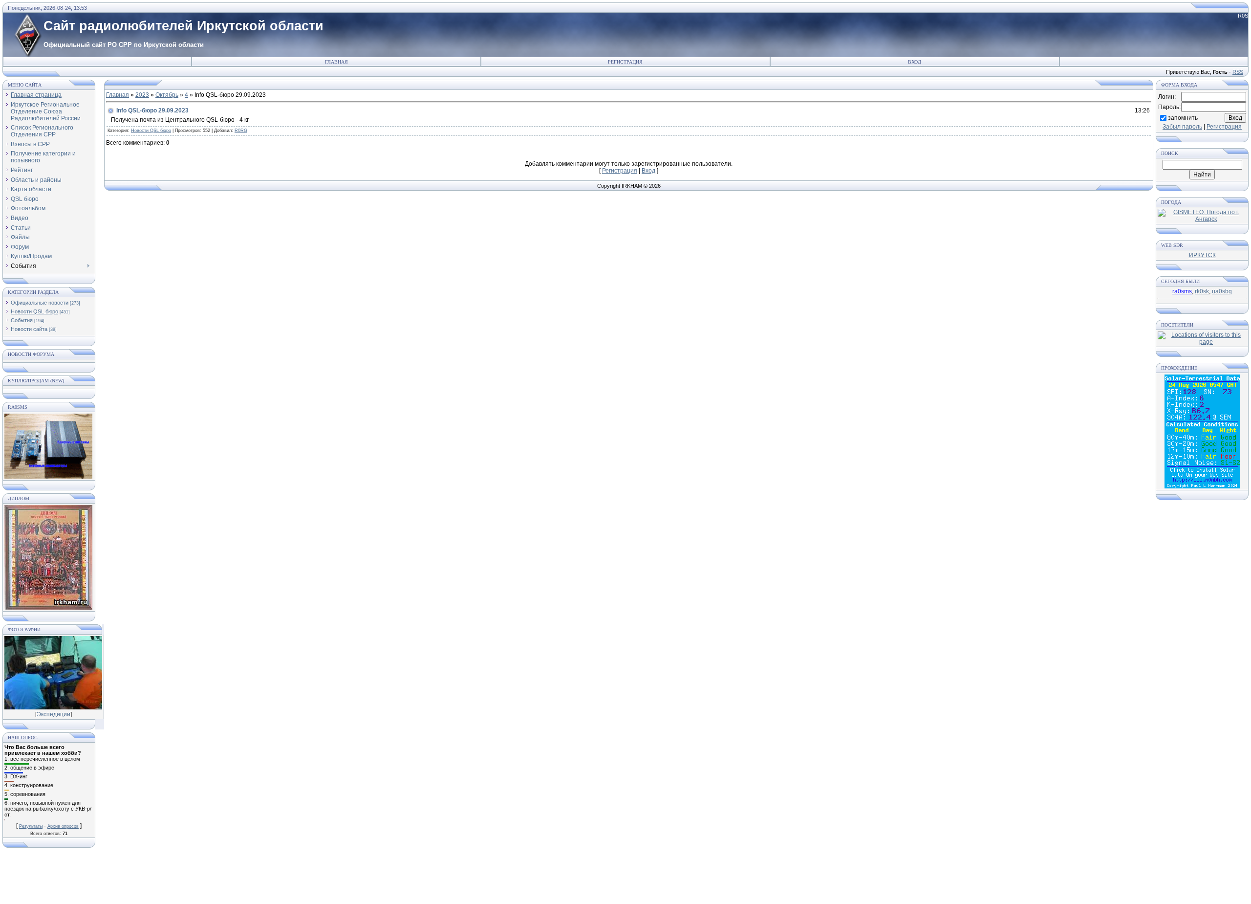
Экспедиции (53, 714)
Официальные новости (39, 303)
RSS (1237, 72)
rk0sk (1202, 291)
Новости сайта (29, 329)
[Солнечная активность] (1202, 486)
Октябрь (166, 94)
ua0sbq (1222, 291)
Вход (914, 62)
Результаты (31, 826)
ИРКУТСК (1202, 255)
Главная (336, 62)
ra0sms (1182, 291)
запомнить (1183, 117)
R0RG (241, 130)
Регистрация (625, 62)
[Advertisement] (625, 880)
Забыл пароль (1182, 126)
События (22, 320)
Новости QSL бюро (34, 311)
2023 (142, 94)
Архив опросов (63, 826)
